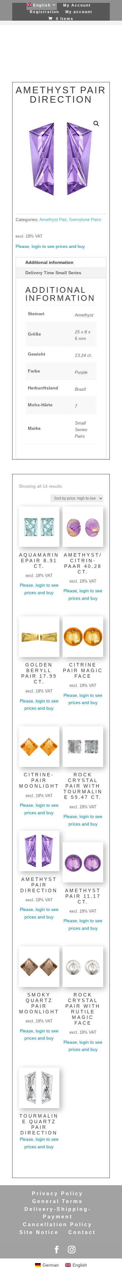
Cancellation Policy (57, 1224)
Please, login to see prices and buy (50, 246)
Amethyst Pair (53, 219)
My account (78, 12)
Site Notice (39, 1232)
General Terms (57, 1201)
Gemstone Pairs (85, 219)
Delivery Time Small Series (53, 272)
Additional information (49, 262)
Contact (82, 1232)
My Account (77, 5)
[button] (96, 123)
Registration (44, 12)
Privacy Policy (57, 1193)
